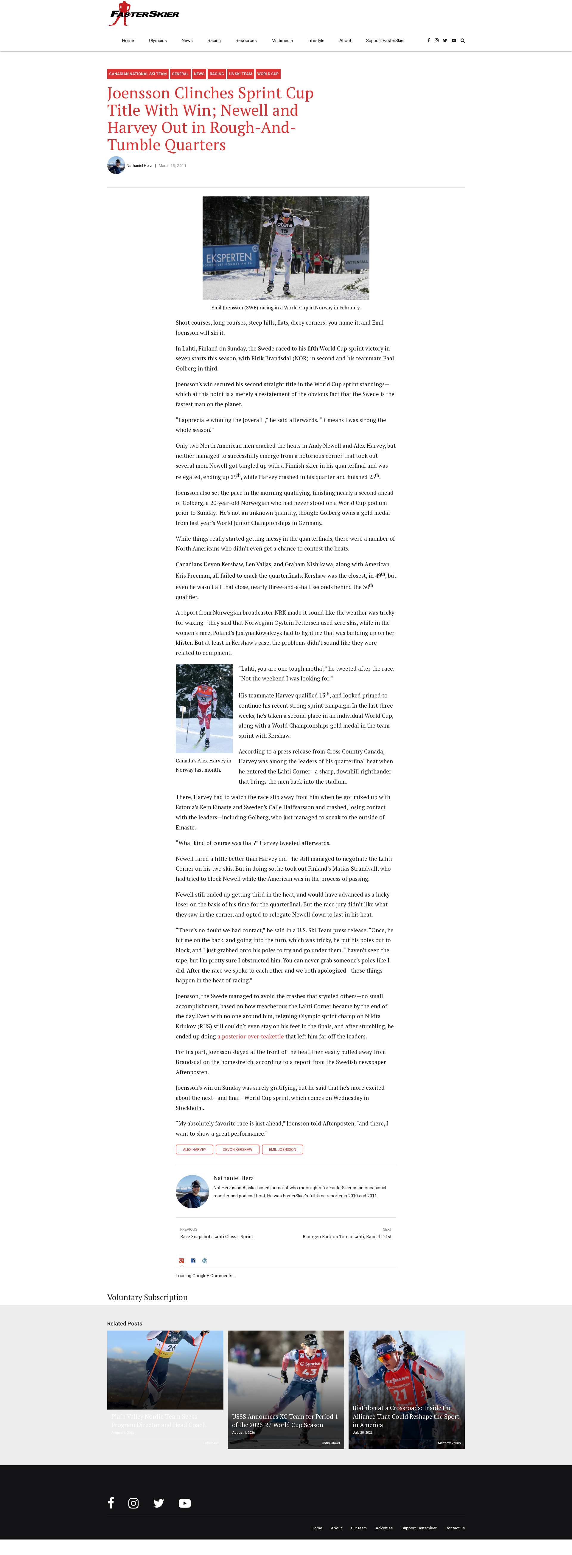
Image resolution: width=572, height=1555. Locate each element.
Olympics (158, 40)
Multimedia (282, 40)
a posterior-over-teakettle (250, 1036)
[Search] (463, 40)
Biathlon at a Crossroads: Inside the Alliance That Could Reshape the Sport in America (406, 1416)
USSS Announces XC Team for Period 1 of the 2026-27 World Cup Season (285, 1421)
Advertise (384, 1527)
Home (128, 40)
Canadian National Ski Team (138, 74)
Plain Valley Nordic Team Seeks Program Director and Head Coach (158, 1421)
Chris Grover (331, 1443)
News (187, 40)
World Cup (268, 74)
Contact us (455, 1527)
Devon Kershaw (237, 1150)
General (180, 74)
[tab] (182, 1261)
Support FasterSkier (385, 40)
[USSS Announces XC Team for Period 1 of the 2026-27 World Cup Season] (285, 1390)
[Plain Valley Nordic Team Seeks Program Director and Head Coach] (164, 1370)
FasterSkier (211, 1443)
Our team (359, 1527)
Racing (214, 40)
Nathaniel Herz (139, 165)
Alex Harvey (194, 1150)
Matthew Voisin (449, 1443)
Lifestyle (316, 40)
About (345, 40)
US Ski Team (240, 74)
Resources (246, 40)
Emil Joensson (282, 1150)
